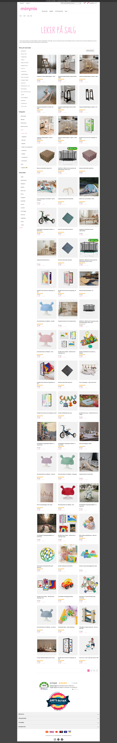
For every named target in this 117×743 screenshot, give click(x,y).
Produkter (44, 11)
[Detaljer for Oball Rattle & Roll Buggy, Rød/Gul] (68, 584)
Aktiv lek (23, 140)
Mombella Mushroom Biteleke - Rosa (45, 351)
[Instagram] (55, 739)
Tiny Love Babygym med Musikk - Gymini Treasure (46, 199)
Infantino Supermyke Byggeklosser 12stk (88, 566)
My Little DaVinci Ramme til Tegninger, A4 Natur (67, 291)
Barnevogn (23, 116)
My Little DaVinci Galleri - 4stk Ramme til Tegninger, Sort (45, 597)
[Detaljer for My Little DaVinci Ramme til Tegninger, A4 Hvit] (46, 278)
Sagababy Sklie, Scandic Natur (86, 474)
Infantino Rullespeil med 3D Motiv (65, 566)
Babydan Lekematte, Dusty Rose (86, 168)
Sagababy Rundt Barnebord (43, 260)
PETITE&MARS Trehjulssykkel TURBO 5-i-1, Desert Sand (46, 444)
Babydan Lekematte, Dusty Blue (65, 260)
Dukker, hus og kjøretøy (27, 147)
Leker (24, 15)
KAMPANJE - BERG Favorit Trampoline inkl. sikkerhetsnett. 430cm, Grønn (88, 260)
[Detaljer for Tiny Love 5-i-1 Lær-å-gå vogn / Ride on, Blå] (89, 645)
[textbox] (69, 3)
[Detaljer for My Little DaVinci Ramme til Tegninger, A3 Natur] (89, 125)
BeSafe (22, 187)
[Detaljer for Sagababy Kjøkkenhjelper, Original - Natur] (89, 64)
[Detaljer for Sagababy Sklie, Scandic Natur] (89, 462)
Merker (51, 11)
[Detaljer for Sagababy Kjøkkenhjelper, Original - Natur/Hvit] (46, 125)
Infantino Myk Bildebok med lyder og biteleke (87, 352)
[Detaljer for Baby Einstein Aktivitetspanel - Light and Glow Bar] (89, 523)
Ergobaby (23, 201)
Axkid (22, 177)
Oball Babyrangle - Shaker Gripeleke (66, 627)
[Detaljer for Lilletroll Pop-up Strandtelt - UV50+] (89, 186)
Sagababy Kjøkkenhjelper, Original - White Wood (67, 138)
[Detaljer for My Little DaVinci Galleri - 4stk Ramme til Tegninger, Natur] (68, 523)
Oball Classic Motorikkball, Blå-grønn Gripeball (45, 566)
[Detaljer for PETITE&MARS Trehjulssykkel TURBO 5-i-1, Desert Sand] (46, 431)
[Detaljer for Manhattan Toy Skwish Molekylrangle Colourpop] (89, 584)
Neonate (23, 214)
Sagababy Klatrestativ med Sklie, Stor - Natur (45, 107)
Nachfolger (23, 211)
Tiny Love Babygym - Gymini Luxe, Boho (87, 382)
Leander (23, 207)
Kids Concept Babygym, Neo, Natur (44, 504)
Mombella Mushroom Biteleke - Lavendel (46, 474)
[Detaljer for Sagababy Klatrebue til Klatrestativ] (68, 186)
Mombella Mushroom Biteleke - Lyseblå (45, 321)
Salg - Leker (24, 133)
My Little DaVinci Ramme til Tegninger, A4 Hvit (46, 291)
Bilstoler (23, 119)
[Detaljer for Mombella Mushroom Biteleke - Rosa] (46, 339)
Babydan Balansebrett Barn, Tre (86, 290)
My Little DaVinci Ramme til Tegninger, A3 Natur (88, 138)
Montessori (24, 160)
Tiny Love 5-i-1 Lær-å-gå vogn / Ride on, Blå (88, 657)
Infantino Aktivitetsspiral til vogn (65, 413)
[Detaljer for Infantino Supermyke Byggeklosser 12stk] (89, 554)
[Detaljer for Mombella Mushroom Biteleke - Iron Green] (46, 615)
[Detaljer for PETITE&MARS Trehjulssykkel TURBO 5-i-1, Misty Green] (46, 217)
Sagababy (23, 218)
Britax (22, 194)
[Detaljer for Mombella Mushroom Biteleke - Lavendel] (46, 462)
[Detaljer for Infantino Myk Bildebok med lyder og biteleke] (89, 339)
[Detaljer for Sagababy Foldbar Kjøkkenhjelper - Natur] (46, 64)
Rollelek (23, 154)
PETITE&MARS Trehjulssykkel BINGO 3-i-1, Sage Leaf (88, 505)
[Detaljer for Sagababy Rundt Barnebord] (46, 248)
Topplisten (24, 136)
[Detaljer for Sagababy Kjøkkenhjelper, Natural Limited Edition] (68, 64)
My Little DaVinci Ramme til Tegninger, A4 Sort (46, 383)
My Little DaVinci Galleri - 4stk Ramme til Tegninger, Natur (66, 536)
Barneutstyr (23, 123)
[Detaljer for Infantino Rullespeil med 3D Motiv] (68, 554)
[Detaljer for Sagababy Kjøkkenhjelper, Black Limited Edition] (68, 95)
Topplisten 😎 (24, 167)
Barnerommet (24, 126)
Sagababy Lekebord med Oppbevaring (67, 321)
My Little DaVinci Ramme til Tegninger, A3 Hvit (46, 413)
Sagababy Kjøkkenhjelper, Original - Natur (88, 76)
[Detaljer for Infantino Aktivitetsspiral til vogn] (68, 401)
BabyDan (23, 183)
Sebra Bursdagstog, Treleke (85, 443)
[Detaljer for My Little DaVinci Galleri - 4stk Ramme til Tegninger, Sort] (46, 584)
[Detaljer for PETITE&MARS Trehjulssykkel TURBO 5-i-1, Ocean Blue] (68, 431)
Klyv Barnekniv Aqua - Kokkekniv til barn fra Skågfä (88, 413)
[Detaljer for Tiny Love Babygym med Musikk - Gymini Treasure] (46, 186)
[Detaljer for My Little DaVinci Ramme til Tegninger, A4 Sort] (46, 370)
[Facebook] (62, 739)
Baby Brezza (24, 180)
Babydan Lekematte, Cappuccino (44, 168)
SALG (22, 164)
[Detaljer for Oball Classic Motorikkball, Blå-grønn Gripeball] (46, 554)
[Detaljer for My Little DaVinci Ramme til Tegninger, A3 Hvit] (46, 401)
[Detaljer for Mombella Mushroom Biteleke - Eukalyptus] (68, 462)
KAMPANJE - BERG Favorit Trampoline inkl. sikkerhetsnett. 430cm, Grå (67, 169)
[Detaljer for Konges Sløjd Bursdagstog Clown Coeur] (46, 645)
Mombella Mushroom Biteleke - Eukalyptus (67, 474)
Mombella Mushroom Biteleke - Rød (66, 504)
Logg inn (28, 3)
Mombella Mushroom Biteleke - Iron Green (46, 627)
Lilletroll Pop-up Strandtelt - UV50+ (86, 198)
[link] (58, 686)
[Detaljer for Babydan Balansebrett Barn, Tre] (89, 278)
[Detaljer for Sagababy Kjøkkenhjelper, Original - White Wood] (68, 125)
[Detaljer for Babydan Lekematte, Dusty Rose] (89, 156)
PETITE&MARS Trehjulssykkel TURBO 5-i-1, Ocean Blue (67, 444)
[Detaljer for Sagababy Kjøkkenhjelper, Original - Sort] (89, 95)
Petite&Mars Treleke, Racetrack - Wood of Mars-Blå (88, 627)
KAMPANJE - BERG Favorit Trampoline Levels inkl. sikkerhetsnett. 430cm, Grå (88, 321)
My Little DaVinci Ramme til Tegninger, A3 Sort (67, 658)
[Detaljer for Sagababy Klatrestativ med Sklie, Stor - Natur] (46, 95)
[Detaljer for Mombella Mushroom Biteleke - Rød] (68, 492)
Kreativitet (24, 150)
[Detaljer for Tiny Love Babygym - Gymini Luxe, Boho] (89, 370)
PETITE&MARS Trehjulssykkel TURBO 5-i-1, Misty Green (46, 230)
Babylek (23, 143)
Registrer (22, 3)
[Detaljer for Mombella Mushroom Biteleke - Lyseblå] (46, 309)
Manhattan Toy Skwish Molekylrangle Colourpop (87, 597)
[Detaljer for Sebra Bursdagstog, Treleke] (89, 431)
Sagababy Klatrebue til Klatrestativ (65, 198)
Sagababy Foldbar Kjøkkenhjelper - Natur (46, 76)
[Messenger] (58, 739)
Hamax (22, 204)
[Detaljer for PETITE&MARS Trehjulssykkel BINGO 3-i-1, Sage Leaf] (89, 492)
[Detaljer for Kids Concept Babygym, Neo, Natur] (46, 492)
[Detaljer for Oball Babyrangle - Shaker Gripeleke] (68, 615)
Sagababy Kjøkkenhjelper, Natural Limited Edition (67, 77)
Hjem (21, 15)
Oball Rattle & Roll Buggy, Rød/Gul (65, 596)
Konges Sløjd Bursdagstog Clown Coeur (46, 657)
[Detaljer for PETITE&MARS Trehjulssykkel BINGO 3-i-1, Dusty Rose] (46, 523)
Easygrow (23, 197)
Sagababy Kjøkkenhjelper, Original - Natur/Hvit (45, 138)
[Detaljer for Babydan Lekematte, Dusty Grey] (68, 370)
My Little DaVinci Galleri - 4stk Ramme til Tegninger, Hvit (66, 352)
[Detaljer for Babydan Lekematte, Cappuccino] (46, 156)
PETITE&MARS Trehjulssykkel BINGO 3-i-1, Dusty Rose (45, 536)
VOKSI (22, 225)
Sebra (22, 221)
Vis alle (21, 227)
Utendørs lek (24, 157)
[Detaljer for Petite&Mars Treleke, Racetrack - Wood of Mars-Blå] (89, 615)
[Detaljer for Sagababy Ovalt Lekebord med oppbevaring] (89, 217)
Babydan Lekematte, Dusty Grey (65, 382)
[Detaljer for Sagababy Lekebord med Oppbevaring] (68, 309)
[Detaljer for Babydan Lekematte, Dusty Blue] (68, 248)
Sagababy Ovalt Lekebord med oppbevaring (86, 230)
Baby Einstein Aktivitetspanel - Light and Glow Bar (87, 536)
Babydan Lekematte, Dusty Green (65, 229)
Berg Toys (23, 190)
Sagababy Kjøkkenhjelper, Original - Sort (88, 107)
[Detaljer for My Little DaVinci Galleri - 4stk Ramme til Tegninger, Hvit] (68, 339)
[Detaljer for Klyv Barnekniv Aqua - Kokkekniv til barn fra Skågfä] (89, 401)
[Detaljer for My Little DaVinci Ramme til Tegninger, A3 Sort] (68, 645)
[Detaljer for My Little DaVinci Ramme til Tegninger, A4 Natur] (68, 278)
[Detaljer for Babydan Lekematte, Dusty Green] (68, 217)
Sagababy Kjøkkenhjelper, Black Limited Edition (67, 107)
